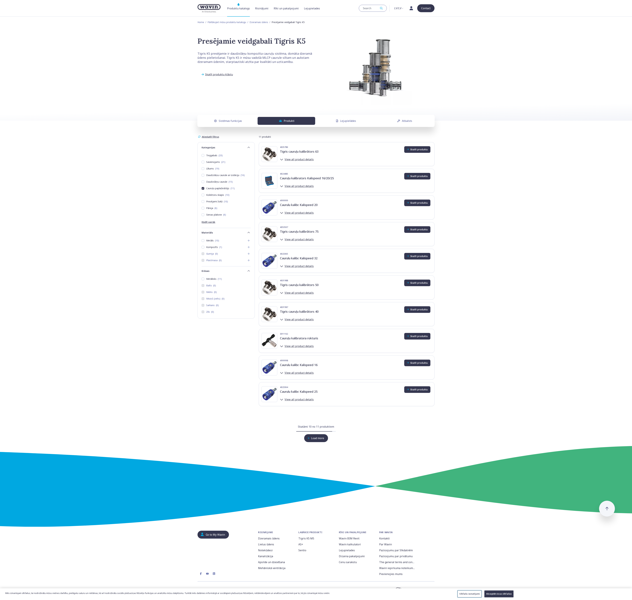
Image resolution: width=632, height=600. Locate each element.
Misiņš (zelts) (215, 298)
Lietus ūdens (266, 544)
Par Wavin (385, 544)
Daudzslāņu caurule (219, 181)
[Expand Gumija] (249, 254)
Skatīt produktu (419, 149)
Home (201, 22)
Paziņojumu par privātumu (396, 556)
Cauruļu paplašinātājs (220, 188)
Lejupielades (347, 550)
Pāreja (211, 208)
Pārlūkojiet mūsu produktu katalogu (227, 22)
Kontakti (384, 538)
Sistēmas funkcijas (230, 121)
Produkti (289, 121)
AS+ (300, 544)
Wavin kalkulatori (350, 544)
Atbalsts (407, 121)
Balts (211, 285)
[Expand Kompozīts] (249, 247)
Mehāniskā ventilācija (271, 568)
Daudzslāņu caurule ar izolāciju (225, 175)
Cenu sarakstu (348, 562)
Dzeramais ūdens (259, 22)
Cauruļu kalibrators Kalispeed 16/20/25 (307, 178)
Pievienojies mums (391, 574)
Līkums (212, 168)
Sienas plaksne (216, 214)
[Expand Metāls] (249, 241)
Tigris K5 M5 (306, 538)
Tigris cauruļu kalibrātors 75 (299, 231)
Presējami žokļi (217, 201)
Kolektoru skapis (217, 194)
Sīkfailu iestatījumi (469, 593)
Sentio (302, 550)
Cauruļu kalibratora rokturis (299, 338)
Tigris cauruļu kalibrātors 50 (299, 285)
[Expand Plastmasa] (249, 260)
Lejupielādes (348, 121)
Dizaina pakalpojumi (352, 556)
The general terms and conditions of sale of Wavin (397, 562)
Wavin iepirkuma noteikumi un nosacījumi (397, 568)
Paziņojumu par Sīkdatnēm (396, 550)
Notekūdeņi (265, 550)
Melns (211, 292)
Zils (210, 311)
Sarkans (212, 305)
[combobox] (373, 8)
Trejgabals (214, 155)
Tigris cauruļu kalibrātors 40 (299, 312)
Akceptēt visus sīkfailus (499, 593)
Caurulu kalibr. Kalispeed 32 (298, 258)
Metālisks (214, 278)
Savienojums (215, 162)
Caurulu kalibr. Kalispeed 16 (298, 365)
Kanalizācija (265, 556)
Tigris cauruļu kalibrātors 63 (299, 151)
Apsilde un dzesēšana (271, 562)
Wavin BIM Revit (349, 538)
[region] (316, 594)
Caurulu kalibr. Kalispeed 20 (298, 205)
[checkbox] (203, 155)
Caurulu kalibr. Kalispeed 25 (298, 392)
